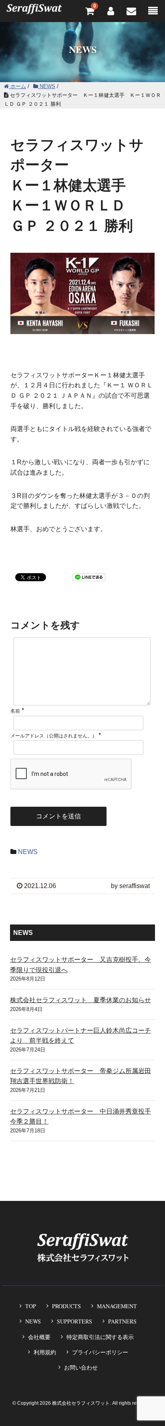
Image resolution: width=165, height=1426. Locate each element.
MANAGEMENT (117, 1306)
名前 (15, 711)
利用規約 (45, 1352)
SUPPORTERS (74, 1321)
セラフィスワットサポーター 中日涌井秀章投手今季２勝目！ (80, 1116)
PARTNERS (122, 1321)
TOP (30, 1306)
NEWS (28, 851)
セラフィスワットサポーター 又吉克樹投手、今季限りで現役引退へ (80, 964)
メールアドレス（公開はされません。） (53, 736)
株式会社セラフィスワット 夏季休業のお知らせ (80, 1000)
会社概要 (39, 1337)
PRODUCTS (66, 1306)
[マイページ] (110, 11)
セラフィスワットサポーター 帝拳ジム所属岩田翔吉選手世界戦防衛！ (80, 1076)
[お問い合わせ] (131, 11)
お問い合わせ (81, 1367)
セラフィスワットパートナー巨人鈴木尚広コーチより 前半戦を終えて (80, 1035)
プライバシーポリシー (100, 1352)
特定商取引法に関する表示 (100, 1337)
